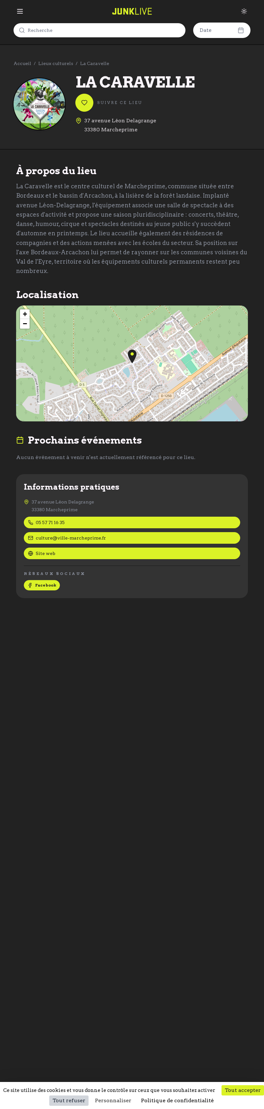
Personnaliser (113, 1100)
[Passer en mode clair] (244, 11)
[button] (132, 356)
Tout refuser (68, 1100)
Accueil (22, 63)
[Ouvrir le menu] (20, 11)
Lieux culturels (55, 63)
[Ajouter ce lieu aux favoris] (84, 103)
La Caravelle (94, 63)
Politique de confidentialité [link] (177, 1100)
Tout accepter (243, 1090)
